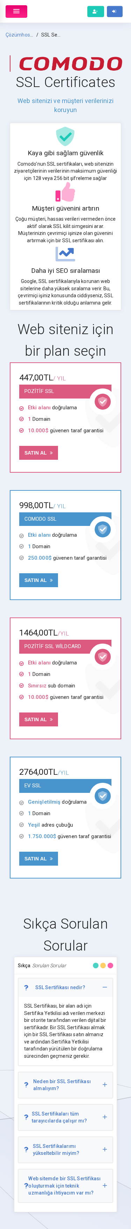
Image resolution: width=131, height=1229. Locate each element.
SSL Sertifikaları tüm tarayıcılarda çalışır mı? (59, 1117)
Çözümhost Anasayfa (30, 35)
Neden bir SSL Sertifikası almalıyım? (62, 1085)
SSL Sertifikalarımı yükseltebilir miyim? (56, 1149)
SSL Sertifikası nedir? (60, 987)
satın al (36, 453)
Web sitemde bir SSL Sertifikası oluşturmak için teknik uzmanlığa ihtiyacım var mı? (64, 1186)
